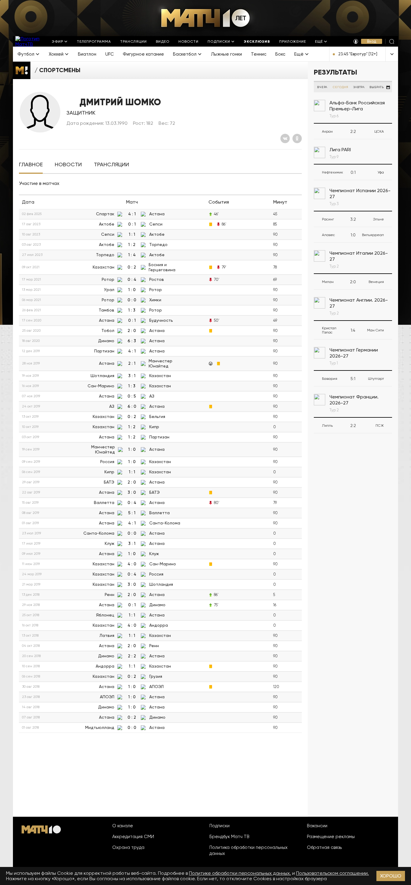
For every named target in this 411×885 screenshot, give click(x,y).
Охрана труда (128, 847)
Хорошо (390, 876)
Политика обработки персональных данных (248, 850)
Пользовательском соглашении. (332, 873)
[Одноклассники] (297, 138)
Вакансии (317, 825)
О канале (122, 825)
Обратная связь (324, 847)
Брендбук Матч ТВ (229, 836)
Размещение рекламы (331, 836)
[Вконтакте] (285, 138)
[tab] (31, 164)
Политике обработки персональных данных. (240, 873)
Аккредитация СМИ (133, 836)
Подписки (219, 825)
